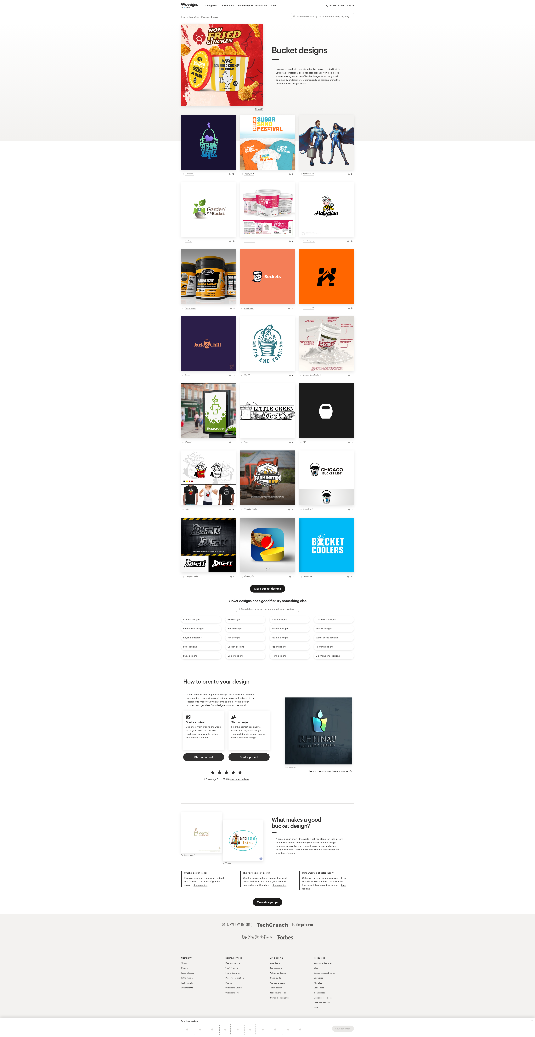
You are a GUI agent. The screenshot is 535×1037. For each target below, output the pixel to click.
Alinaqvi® (291, 767)
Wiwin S (188, 442)
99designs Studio (233, 987)
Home (184, 17)
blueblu (228, 863)
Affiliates (318, 983)
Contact (184, 968)
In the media (187, 978)
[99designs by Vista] (189, 5)
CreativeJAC (308, 576)
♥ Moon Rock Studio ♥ (312, 375)
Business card (276, 968)
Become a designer (323, 963)
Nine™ (246, 375)
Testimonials (187, 983)
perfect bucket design (287, 83)
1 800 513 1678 (337, 5)
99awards (318, 978)
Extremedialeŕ (188, 855)
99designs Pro (232, 993)
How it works (227, 5)
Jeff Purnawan (308, 173)
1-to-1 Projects (231, 968)
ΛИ (304, 442)
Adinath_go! (308, 509)
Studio (273, 5)
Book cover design (278, 993)
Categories (211, 5)
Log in (350, 5)
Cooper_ (188, 375)
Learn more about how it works (328, 771)
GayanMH (259, 108)
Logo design (275, 963)
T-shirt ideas (319, 993)
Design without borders (324, 973)
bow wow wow (249, 240)
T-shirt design (276, 987)
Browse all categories (279, 998)
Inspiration (261, 5)
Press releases (187, 973)
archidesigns (249, 307)
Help (316, 1007)
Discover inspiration (234, 978)
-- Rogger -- (189, 173)
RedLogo (188, 240)
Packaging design (278, 983)
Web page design (278, 973)
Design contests (232, 963)
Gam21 (247, 442)
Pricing (228, 983)
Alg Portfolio (249, 576)
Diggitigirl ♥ (249, 173)
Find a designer (244, 5)
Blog (316, 968)
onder (187, 509)
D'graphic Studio (250, 509)
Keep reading (200, 885)
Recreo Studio (190, 307)
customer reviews (239, 779)
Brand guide (275, 978)
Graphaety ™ (308, 307)
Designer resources (323, 998)
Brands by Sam (309, 240)
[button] (532, 1021)
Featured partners (322, 1002)
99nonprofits (187, 987)
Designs (205, 17)
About (184, 963)
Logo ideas (319, 987)
